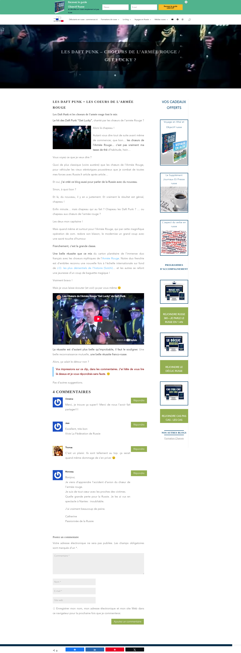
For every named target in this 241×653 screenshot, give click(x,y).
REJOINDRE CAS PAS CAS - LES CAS (174, 418)
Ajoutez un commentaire (127, 622)
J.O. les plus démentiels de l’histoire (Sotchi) (85, 268)
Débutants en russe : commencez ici (83, 20)
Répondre (138, 400)
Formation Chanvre (174, 438)
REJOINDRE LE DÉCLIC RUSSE (174, 369)
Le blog (126, 20)
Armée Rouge (110, 258)
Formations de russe (109, 20)
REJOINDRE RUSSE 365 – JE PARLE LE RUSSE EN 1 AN (174, 318)
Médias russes (160, 20)
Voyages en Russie (142, 20)
